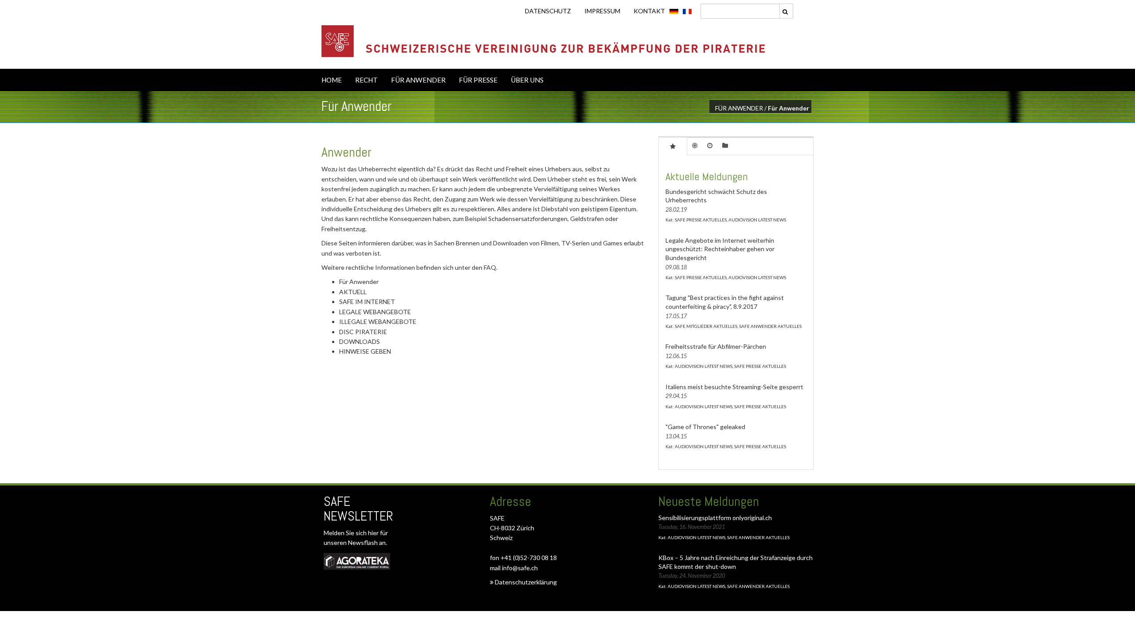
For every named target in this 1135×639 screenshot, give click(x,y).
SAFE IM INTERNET (367, 301)
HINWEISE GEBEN (365, 351)
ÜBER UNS (527, 80)
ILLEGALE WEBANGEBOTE (377, 321)
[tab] (672, 146)
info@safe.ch (520, 568)
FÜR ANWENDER (418, 80)
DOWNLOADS (359, 341)
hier (374, 532)
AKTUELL (353, 292)
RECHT (366, 80)
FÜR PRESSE (478, 80)
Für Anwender (359, 281)
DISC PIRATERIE (363, 331)
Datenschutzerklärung (525, 582)
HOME (331, 80)
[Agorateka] (357, 561)
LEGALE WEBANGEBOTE (375, 312)
